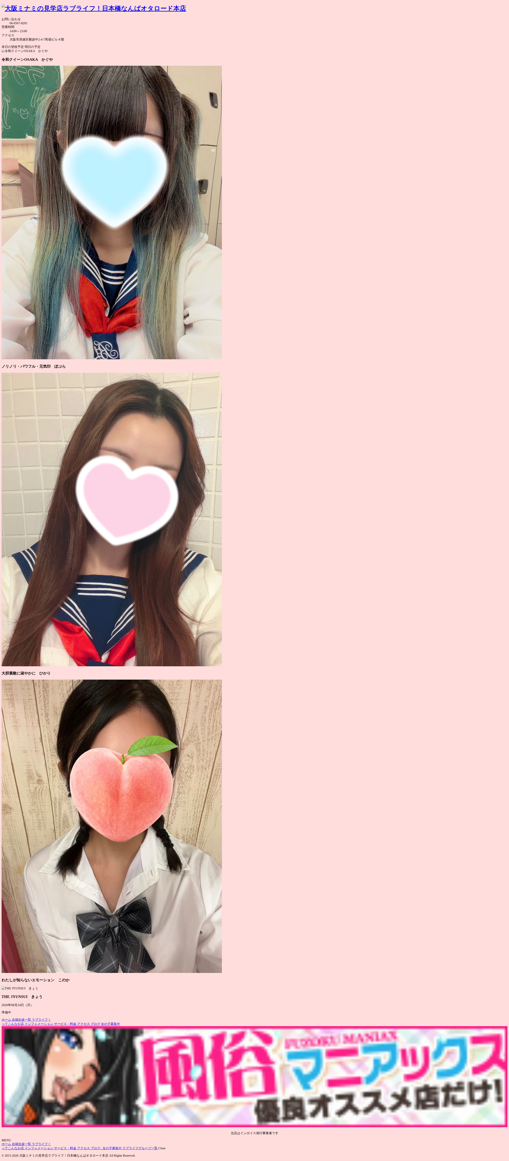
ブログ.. (97, 1148)
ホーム (7, 1019)
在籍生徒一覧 (22, 1019)
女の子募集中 (110, 1024)
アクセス (84, 1024)
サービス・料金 (65, 1024)
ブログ (96, 1024)
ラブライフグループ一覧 (140, 1148)
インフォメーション (39, 1024)
